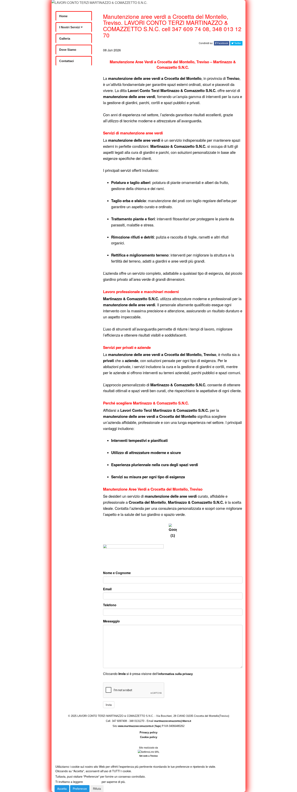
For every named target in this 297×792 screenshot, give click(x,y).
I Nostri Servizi (70, 27)
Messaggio (111, 621)
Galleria (64, 38)
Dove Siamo (67, 49)
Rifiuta (97, 789)
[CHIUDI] (64, 761)
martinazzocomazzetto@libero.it (172, 721)
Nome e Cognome (117, 572)
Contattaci (66, 61)
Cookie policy (148, 737)
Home (63, 16)
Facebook (222, 43)
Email (107, 589)
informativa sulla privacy (175, 674)
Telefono (109, 605)
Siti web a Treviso (148, 756)
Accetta (62, 789)
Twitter (237, 43)
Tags (157, 726)
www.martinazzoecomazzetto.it (136, 726)
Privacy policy (148, 732)
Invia (109, 705)
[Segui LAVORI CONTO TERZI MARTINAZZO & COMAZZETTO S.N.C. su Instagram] (72, 87)
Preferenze (80, 789)
